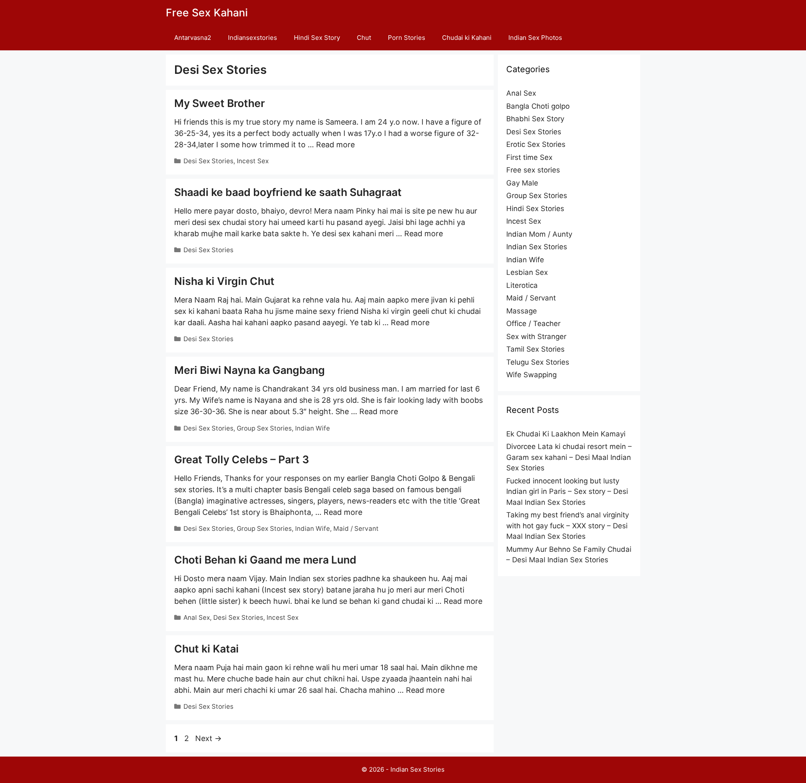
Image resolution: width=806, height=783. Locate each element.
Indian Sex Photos (535, 38)
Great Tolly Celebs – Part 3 (241, 459)
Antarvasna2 (192, 38)
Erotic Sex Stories (535, 144)
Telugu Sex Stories (537, 362)
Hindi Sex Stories (535, 208)
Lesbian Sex (527, 272)
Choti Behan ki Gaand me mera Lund (265, 559)
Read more (335, 144)
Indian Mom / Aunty (539, 234)
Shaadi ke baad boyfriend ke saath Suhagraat (288, 192)
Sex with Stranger (536, 336)
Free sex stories (533, 170)
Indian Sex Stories (536, 247)
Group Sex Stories (264, 428)
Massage (521, 311)
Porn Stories (406, 38)
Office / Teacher (533, 323)
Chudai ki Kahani (467, 38)
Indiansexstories (252, 38)
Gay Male (522, 183)
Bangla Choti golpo (538, 106)
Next (208, 738)
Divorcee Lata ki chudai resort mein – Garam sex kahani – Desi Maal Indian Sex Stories (569, 457)
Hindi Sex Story (317, 38)
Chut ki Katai (206, 648)
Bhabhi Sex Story (535, 119)
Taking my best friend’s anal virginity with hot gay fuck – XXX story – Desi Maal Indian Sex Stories (567, 525)
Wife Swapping (531, 375)
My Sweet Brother (219, 103)
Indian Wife (312, 428)
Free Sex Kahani (207, 12)
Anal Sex (196, 617)
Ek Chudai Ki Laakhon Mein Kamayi (565, 434)
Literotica (522, 285)
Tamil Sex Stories (535, 349)
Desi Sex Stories (208, 161)
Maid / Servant (356, 528)
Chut (364, 38)
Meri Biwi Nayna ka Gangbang (249, 370)
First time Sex (529, 157)
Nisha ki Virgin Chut (224, 281)
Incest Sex (253, 161)
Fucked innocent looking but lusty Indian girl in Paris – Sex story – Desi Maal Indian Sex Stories (567, 491)
